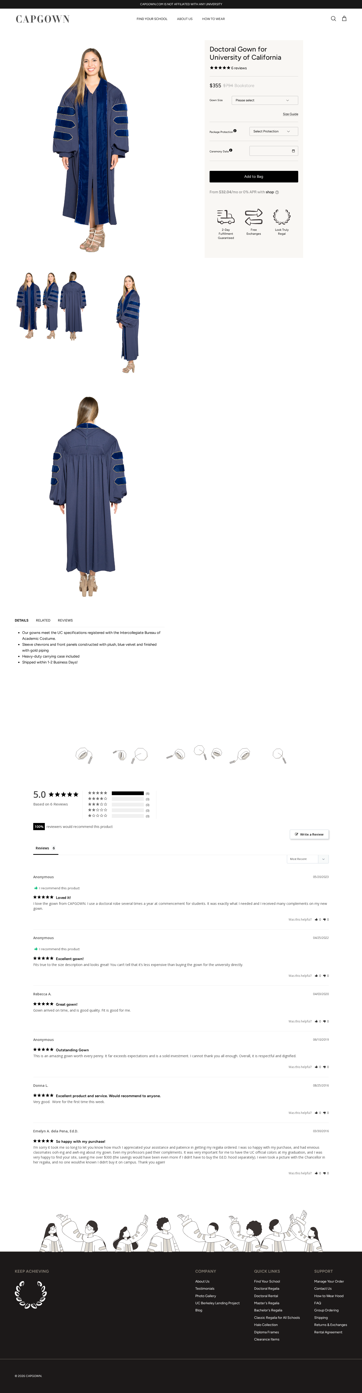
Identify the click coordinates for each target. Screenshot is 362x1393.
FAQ (317, 1303)
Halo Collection (266, 1325)
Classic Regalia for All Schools (277, 1318)
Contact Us (323, 1288)
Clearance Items (267, 1339)
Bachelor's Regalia (268, 1310)
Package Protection (221, 131)
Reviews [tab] (42, 848)
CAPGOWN (33, 1376)
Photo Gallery (205, 1296)
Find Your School (152, 19)
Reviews (65, 620)
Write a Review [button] (312, 834)
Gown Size (216, 100)
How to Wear (213, 19)
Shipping (321, 1318)
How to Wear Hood (329, 1296)
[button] (318, 919)
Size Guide (290, 114)
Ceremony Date (219, 151)
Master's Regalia (266, 1303)
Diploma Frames (266, 1332)
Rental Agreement (328, 1332)
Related (43, 620)
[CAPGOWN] (42, 19)
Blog (198, 1310)
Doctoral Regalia (266, 1288)
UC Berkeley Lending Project (217, 1303)
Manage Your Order (329, 1281)
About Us (185, 19)
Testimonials (204, 1288)
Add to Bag (253, 176)
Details (22, 620)
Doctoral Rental (266, 1296)
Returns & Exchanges (330, 1325)
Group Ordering (326, 1310)
